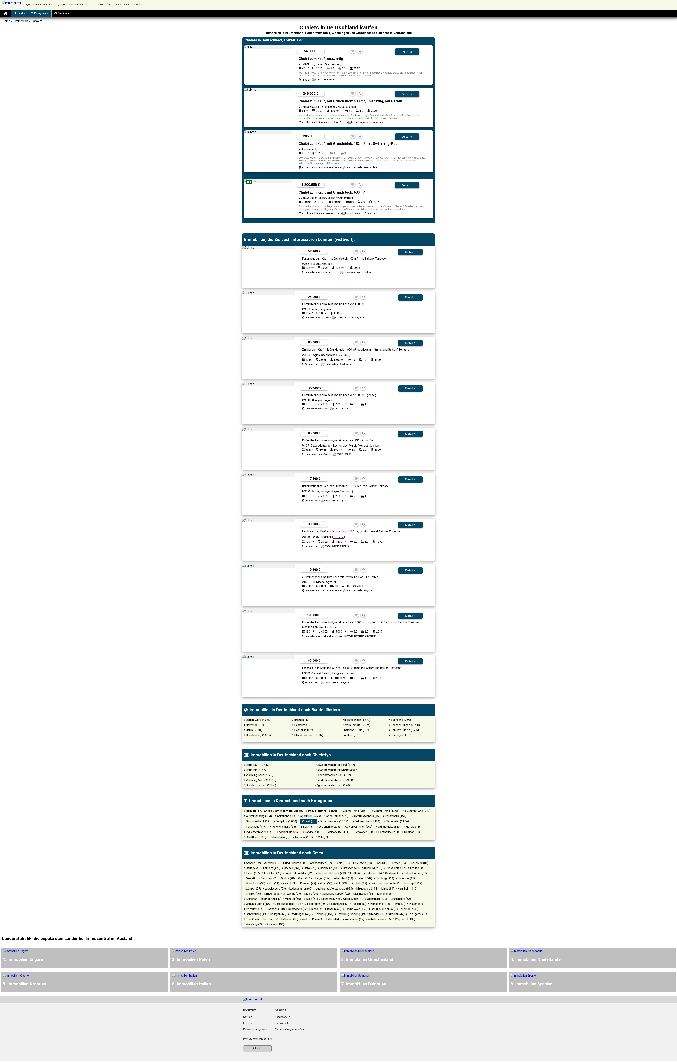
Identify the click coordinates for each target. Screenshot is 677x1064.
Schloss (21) (412, 832)
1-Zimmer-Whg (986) (353, 810)
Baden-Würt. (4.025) (258, 720)
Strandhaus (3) (280, 837)
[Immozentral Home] (5, 13)
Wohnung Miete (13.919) (260, 780)
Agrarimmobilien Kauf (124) (333, 785)
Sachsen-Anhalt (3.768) (405, 725)
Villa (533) (323, 837)
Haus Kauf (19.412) (257, 764)
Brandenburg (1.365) (258, 735)
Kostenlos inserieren (129, 4)
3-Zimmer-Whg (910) (417, 810)
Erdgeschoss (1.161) (367, 821)
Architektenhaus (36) (366, 816)
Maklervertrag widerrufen (289, 1029)
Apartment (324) (310, 816)
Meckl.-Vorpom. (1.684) (308, 735)
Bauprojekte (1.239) (257, 821)
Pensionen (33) (363, 832)
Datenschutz (282, 1017)
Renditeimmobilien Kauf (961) (334, 780)
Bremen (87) (301, 720)
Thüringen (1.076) (401, 735)
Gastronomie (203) (328, 826)
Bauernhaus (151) (395, 816)
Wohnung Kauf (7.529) (259, 775)
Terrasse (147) (303, 837)
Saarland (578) (351, 735)
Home (6, 21)
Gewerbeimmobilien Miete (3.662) (337, 770)
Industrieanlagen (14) (258, 832)
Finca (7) (306, 826)
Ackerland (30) (285, 816)
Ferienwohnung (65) (283, 826)
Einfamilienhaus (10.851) (334, 821)
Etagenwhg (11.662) (397, 821)
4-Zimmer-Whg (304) (258, 816)
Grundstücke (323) (389, 826)
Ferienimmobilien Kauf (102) (333, 775)
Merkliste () (102, 4)
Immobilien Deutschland (73, 4)
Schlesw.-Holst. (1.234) (405, 730)
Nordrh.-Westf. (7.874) (356, 725)
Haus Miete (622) (256, 770)
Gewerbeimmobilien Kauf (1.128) (336, 764)
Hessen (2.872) (303, 730)
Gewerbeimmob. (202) (358, 826)
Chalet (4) (307, 821)
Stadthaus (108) (255, 837)
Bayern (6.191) (254, 725)
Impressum (249, 1023)
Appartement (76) (336, 816)
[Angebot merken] (352, 51)
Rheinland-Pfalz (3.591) (356, 730)
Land (19, 13)
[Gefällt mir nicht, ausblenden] (360, 51)
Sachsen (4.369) (400, 720)
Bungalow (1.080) (286, 821)
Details (407, 51)
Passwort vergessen (255, 1029)
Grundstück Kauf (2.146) (260, 785)
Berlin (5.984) (253, 730)
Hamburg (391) (303, 725)
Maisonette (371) (338, 832)
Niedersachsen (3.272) (356, 720)
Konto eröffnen (283, 1023)
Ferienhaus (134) (255, 826)
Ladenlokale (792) (288, 832)
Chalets (37, 21)
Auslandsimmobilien (40, 4)
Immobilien (21, 21)
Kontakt (247, 1017)
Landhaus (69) (313, 832)
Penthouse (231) (388, 832)
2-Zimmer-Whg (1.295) (385, 810)
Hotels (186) (413, 826)
